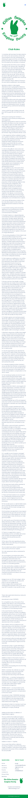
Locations (4, 768)
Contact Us (5, 772)
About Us (4, 765)
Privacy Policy (5, 774)
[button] (25, 5)
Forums (4, 770)
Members (4, 776)
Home (3, 763)
